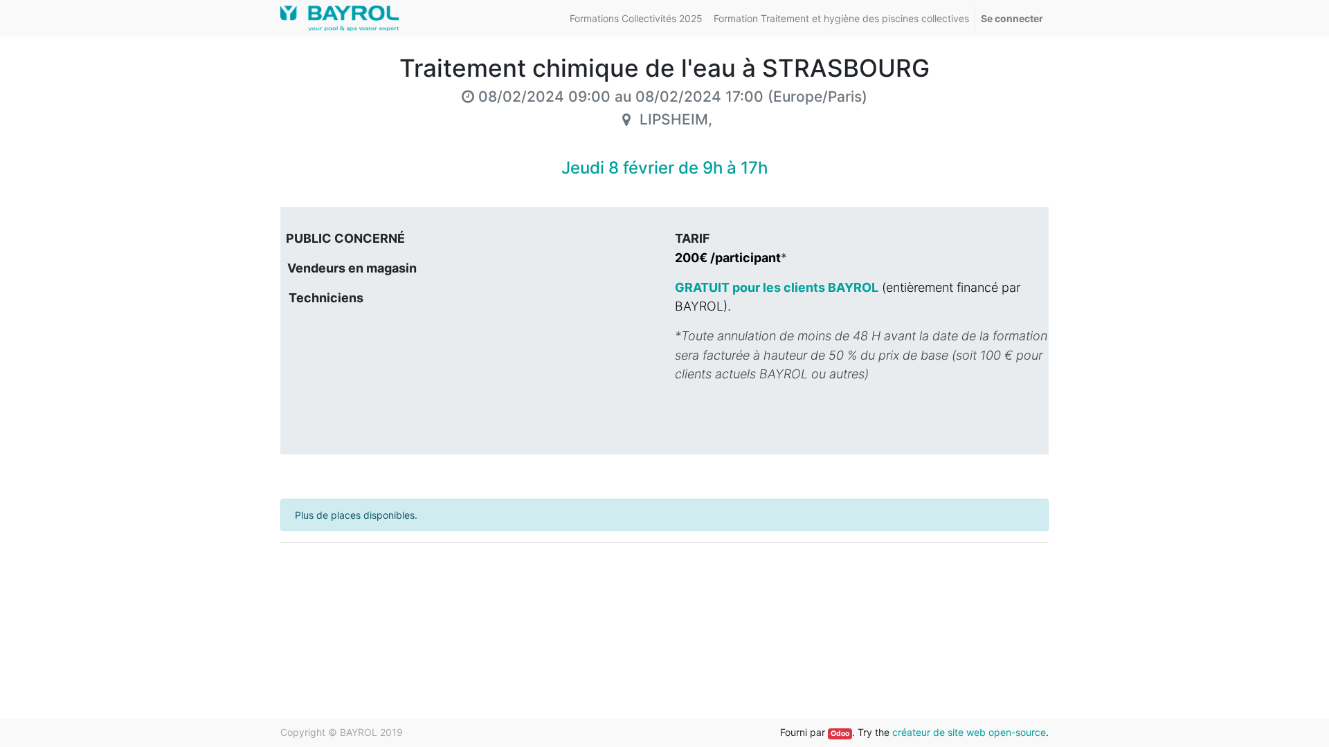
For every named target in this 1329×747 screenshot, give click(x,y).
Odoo (840, 733)
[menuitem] (636, 18)
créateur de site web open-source (969, 732)
